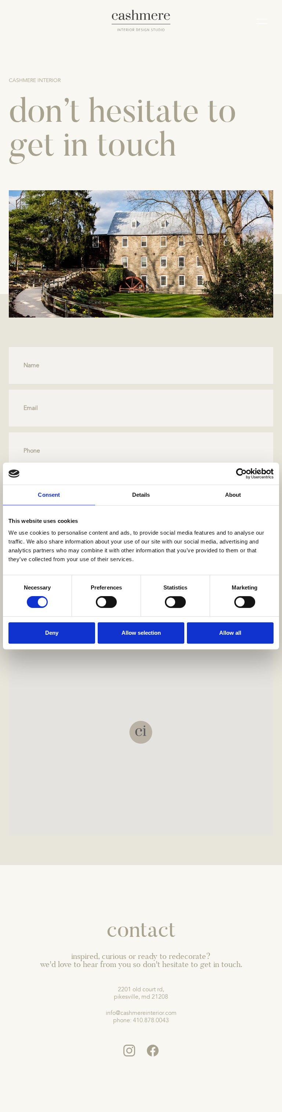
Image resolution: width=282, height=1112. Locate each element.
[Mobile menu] (261, 22)
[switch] (106, 602)
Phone (32, 450)
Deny (51, 633)
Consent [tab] (49, 495)
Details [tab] (141, 495)
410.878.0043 (151, 1020)
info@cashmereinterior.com (141, 1013)
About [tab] (233, 495)
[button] (140, 732)
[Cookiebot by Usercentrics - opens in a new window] (241, 473)
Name (31, 365)
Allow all (230, 633)
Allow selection (141, 633)
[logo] (141, 20)
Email (31, 408)
